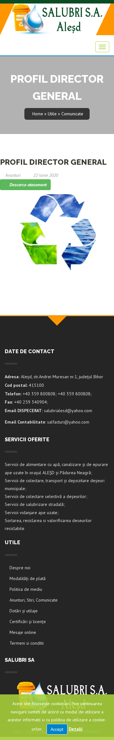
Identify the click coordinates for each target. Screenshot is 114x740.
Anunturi (13, 175)
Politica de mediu (26, 589)
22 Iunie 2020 (45, 175)
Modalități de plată (28, 578)
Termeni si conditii (27, 643)
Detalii (76, 729)
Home (37, 114)
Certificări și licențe (28, 621)
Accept (57, 729)
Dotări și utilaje (24, 611)
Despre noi (20, 568)
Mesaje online (23, 632)
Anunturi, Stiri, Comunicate (34, 600)
